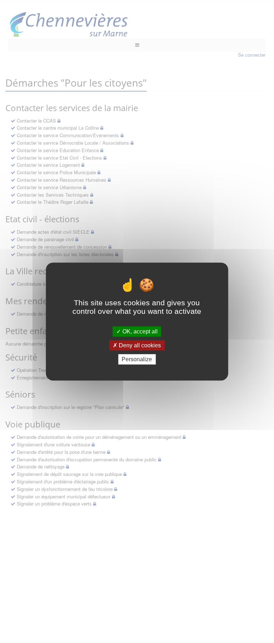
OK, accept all (139, 331)
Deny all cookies (139, 345)
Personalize (137, 359)
